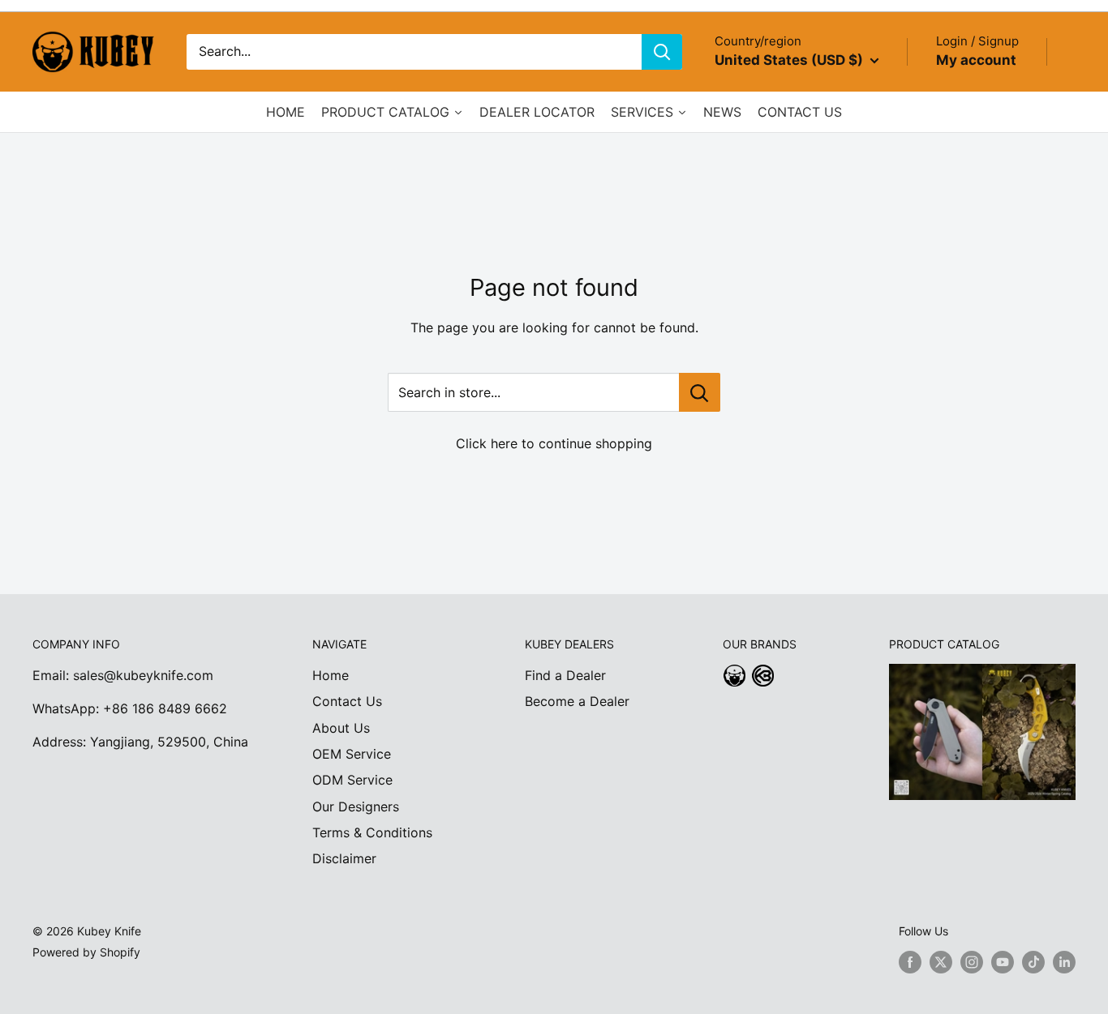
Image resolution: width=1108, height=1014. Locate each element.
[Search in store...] (699, 392)
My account (976, 60)
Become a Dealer (577, 701)
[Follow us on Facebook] (910, 962)
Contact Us (347, 701)
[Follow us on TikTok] (1033, 962)
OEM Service (351, 754)
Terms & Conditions (372, 832)
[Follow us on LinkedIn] (1064, 962)
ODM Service (352, 780)
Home (330, 675)
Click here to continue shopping (554, 443)
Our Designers (355, 806)
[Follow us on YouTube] (1002, 962)
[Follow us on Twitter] (941, 962)
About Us (341, 728)
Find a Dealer (565, 675)
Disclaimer (344, 858)
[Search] (662, 52)
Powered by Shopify (86, 952)
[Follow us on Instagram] (971, 962)
